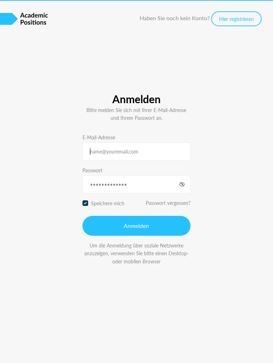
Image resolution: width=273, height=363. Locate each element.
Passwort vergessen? (168, 202)
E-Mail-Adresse (98, 137)
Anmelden (136, 226)
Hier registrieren (236, 18)
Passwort (92, 170)
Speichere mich (107, 203)
